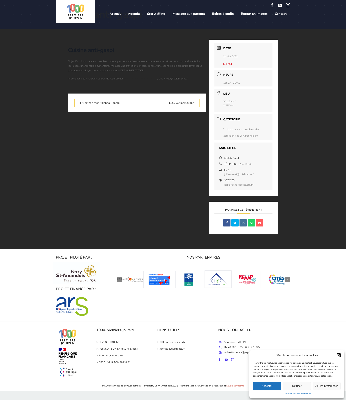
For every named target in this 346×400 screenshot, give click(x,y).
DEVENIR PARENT (109, 342)
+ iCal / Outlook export (180, 103)
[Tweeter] (235, 222)
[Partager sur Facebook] (226, 222)
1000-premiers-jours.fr (172, 342)
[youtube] (280, 5)
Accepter (267, 385)
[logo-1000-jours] (67, 327)
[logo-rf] (68, 350)
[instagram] (288, 5)
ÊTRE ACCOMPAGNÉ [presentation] (111, 355)
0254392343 (131, 78)
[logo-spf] (68, 368)
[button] (339, 355)
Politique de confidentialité (298, 393)
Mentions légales (189, 385)
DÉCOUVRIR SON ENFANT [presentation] (113, 362)
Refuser (296, 385)
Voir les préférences (326, 385)
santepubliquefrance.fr (172, 348)
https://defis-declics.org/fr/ (239, 184)
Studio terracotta (235, 385)
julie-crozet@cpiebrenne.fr (239, 174)
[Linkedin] (243, 222)
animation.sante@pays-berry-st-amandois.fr (249, 352)
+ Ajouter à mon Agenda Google (100, 103)
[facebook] (272, 5)
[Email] (259, 222)
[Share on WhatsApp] (251, 222)
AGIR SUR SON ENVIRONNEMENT (118, 348)
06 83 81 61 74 (148, 78)
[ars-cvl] (72, 299)
